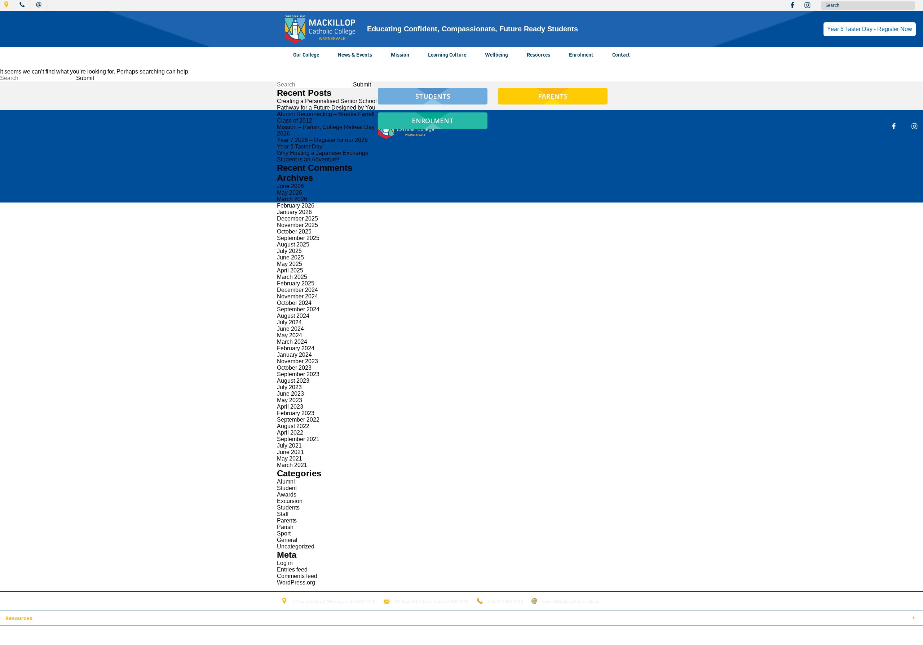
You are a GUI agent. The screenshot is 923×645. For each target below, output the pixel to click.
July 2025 (289, 251)
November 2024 (297, 296)
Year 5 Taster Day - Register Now (869, 29)
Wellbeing (496, 55)
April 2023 (290, 407)
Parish (285, 527)
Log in (285, 563)
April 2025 (290, 270)
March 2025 (292, 277)
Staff (282, 514)
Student (287, 488)
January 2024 (294, 355)
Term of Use (124, 635)
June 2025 (290, 257)
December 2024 (297, 290)
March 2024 (292, 342)
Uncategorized (295, 546)
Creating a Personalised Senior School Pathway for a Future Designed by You (327, 104)
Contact (621, 55)
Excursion (289, 501)
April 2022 (290, 433)
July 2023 (289, 387)
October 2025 (294, 231)
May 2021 (289, 458)
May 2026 (289, 193)
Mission (400, 55)
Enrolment (581, 55)
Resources (538, 55)
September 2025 (298, 238)
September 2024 (298, 309)
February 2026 (295, 206)
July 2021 (289, 445)
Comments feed (297, 576)
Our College (306, 55)
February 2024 (295, 348)
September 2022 (298, 420)
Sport (284, 533)
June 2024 (290, 329)
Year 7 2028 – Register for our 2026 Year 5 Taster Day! (322, 143)
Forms (70, 618)
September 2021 (298, 439)
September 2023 (298, 374)
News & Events (355, 55)
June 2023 (290, 394)
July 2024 (289, 322)
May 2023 (289, 400)
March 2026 (292, 199)
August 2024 (293, 316)
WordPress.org (296, 582)
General (287, 540)
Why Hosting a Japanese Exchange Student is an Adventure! (322, 156)
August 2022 (293, 426)
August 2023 (293, 381)
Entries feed (292, 569)
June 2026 (290, 186)
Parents (287, 520)
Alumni (286, 482)
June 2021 (290, 452)
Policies (45, 618)
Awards (286, 494)
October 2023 (294, 368)
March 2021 (292, 465)
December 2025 (297, 218)
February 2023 (295, 413)
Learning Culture (447, 55)
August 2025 (293, 244)
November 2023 (297, 361)
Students (288, 507)
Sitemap (93, 635)
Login (152, 635)
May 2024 (289, 335)
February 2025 (295, 283)
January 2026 (294, 212)
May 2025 (289, 264)
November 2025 (297, 225)
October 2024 (294, 303)
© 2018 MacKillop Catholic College (40, 635)
